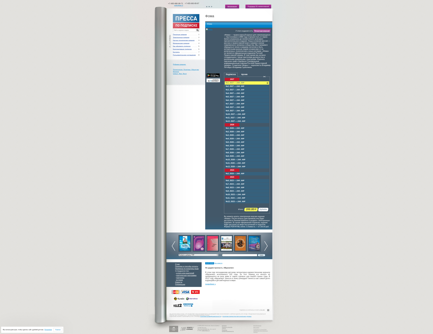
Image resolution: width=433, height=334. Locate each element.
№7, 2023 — (235, 184)
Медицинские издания (181, 43)
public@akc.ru (178, 5)
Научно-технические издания (184, 40)
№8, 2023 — (235, 188)
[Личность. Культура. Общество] (198, 243)
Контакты (176, 52)
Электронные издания (181, 37)
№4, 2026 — (235, 139)
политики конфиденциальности (210, 316)
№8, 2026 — (235, 153)
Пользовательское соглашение (184, 55)
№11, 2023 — (235, 198)
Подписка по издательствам (187, 269)
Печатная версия (262, 31)
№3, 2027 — (235, 90)
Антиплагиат (257, 325)
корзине (252, 6)
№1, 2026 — (235, 128)
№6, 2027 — (235, 100)
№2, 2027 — (235, 86)
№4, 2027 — (235, 93)
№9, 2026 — (235, 156)
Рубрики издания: (179, 64)
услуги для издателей (185, 273)
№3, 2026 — (235, 135)
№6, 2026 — (235, 146)
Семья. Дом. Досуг (180, 74)
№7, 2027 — (235, 104)
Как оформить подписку (182, 46)
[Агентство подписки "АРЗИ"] (173, 331)
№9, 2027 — (235, 111)
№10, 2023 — (235, 195)
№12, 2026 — (235, 167)
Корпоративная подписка (182, 49)
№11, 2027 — (235, 118)
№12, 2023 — (235, 202)
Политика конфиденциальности (228, 330)
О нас (177, 264)
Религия (176, 72)
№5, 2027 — (235, 97)
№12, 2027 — (235, 121)
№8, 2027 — (235, 107)
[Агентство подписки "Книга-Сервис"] (187, 331)
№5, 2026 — (235, 142)
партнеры (180, 278)
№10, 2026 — (235, 160)
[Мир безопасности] (212, 243)
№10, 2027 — (235, 114)
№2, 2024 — (235, 174)
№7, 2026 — (235, 149)
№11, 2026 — (235, 163)
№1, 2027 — (235, 83)
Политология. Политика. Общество (186, 70)
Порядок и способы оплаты (186, 266)
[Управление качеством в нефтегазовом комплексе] (185, 243)
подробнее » (210, 284)
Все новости (218, 263)
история (179, 280)
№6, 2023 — (235, 181)
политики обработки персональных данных (236, 316)
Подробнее (48, 330)
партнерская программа (186, 275)
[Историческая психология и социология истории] (240, 243)
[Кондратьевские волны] (254, 243)
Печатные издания (180, 34)
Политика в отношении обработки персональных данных (260, 331)
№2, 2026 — (235, 132)
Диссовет (256, 327)
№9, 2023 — (235, 191)
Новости (178, 282)
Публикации (180, 284)
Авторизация (232, 6)
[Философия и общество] (226, 243)
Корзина (224, 325)
